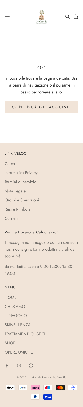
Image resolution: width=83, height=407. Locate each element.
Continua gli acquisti (41, 107)
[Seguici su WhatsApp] (31, 365)
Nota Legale (15, 191)
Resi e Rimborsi (18, 209)
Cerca (10, 164)
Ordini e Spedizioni (22, 200)
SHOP (10, 343)
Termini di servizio (20, 182)
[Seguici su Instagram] (19, 365)
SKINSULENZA (18, 325)
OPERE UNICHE (19, 352)
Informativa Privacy (21, 173)
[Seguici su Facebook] (7, 365)
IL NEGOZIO (16, 316)
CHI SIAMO (15, 307)
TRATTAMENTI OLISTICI (25, 334)
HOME (11, 297)
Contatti (11, 218)
